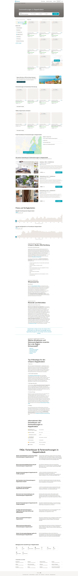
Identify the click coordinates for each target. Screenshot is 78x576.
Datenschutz (42, 574)
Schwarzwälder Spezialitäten (34, 349)
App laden (43, 1)
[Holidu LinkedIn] (39, 573)
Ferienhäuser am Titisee (32, 323)
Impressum (36, 574)
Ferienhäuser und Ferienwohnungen (20, 19)
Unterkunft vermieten (49, 1)
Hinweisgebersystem (52, 574)
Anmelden (54, 1)
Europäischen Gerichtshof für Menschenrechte (42, 413)
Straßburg (31, 353)
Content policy (47, 574)
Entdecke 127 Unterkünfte (28, 152)
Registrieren (58, 1)
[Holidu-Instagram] (37, 573)
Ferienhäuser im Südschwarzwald (34, 375)
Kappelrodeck (29, 19)
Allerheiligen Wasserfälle (33, 350)
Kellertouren (31, 348)
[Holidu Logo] (19, 1)
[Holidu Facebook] (40, 573)
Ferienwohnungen (19, 27)
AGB (39, 574)
